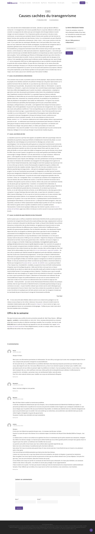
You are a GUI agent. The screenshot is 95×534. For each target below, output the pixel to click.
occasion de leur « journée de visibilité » (34, 263)
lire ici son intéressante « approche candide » (46, 250)
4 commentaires (53, 20)
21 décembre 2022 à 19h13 (18, 425)
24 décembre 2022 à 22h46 (18, 399)
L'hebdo (48, 11)
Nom (17, 499)
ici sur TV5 (19, 119)
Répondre (16, 376)
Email (39, 499)
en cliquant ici (39, 304)
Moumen (15, 397)
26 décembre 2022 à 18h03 (18, 384)
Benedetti (15, 383)
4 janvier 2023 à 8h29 (17, 352)
